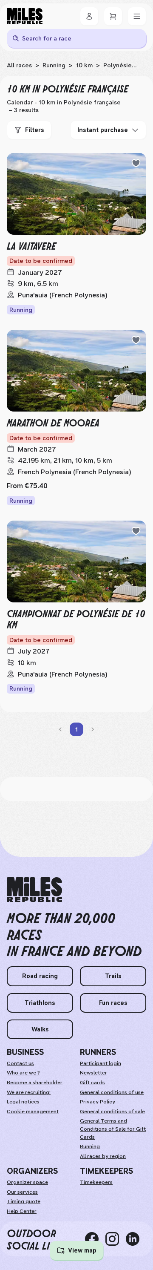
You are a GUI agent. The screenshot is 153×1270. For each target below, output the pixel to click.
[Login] (89, 16)
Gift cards (92, 1083)
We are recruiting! (29, 1092)
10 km (84, 65)
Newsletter (93, 1073)
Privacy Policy (97, 1102)
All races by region (103, 1156)
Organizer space (27, 1182)
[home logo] (34, 889)
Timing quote (23, 1201)
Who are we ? (23, 1073)
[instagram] (115, 1239)
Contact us (20, 1063)
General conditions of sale (112, 1111)
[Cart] (113, 16)
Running (53, 65)
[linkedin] (136, 1239)
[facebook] (95, 1239)
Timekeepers (96, 1182)
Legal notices (23, 1102)
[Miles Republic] (24, 16)
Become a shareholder (34, 1083)
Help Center (22, 1211)
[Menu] (137, 16)
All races (19, 65)
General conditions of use (112, 1092)
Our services (22, 1192)
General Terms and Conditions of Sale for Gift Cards (113, 1129)
